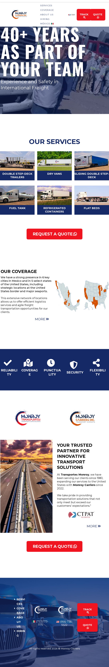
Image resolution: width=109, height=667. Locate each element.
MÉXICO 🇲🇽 (47, 23)
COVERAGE (47, 10)
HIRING (45, 19)
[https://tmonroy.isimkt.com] (27, 418)
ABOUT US (47, 14)
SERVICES (46, 5)
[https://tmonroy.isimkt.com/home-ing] (23, 14)
